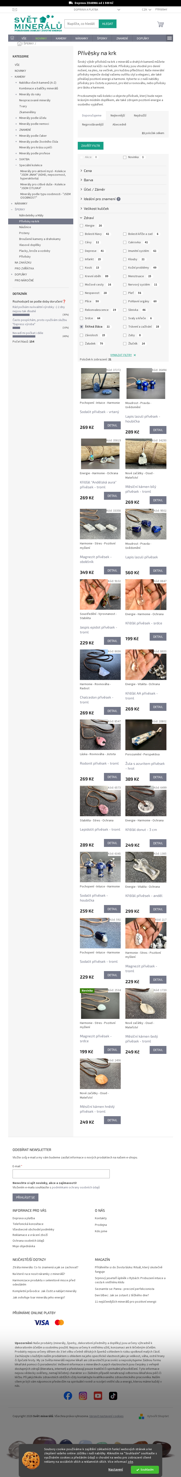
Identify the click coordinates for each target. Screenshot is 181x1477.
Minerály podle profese (32, 153)
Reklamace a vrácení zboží (28, 1235)
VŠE (15, 65)
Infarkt (91, 259)
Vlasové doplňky (28, 245)
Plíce (90, 301)
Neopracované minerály (33, 100)
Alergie (91, 225)
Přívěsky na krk (27, 221)
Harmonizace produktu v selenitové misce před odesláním (42, 1282)
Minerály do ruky (28, 94)
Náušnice (23, 227)
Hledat (105, 24)
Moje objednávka (22, 1246)
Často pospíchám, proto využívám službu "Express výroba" (38, 322)
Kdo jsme (99, 1231)
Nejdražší (138, 115)
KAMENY (18, 77)
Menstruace (138, 276)
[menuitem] (10, 38)
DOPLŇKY (19, 274)
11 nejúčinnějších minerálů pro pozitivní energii (124, 1302)
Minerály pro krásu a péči (33, 147)
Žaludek (92, 343)
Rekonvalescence (98, 310)
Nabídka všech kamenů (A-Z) (36, 83)
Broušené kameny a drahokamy (38, 239)
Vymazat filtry (119, 355)
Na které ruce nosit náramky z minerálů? (37, 1274)
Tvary (21, 106)
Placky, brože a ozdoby (33, 251)
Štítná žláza (95, 327)
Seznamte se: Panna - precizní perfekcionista (123, 1289)
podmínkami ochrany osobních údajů (74, 1187)
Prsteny (22, 233)
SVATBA (22, 159)
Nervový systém (141, 284)
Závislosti (93, 335)
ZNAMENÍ (23, 130)
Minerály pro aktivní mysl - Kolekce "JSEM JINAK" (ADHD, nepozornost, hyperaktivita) (41, 175)
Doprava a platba (84, 10)
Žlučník (135, 343)
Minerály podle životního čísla (36, 142)
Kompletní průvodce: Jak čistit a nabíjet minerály (43, 1291)
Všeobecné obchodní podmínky (32, 1229)
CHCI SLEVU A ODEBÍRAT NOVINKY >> (32, 1451)
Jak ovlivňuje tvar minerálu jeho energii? (37, 1298)
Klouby (135, 259)
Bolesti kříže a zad (142, 234)
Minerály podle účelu (31, 118)
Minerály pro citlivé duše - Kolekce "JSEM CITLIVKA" (41, 186)
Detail (110, 425)
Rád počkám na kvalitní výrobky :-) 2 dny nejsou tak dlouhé (37, 309)
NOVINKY (18, 71)
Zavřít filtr (88, 146)
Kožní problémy (141, 268)
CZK (143, 10)
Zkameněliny (25, 112)
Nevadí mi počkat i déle (26, 333)
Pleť (133, 293)
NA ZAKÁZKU (21, 262)
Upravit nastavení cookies (105, 1416)
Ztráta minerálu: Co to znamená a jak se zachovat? (44, 1267)
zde (129, 1462)
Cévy (90, 242)
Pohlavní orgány (141, 301)
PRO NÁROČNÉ (22, 280)
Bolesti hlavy (95, 234)
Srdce (91, 318)
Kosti (90, 268)
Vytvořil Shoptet (156, 1416)
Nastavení (114, 1469)
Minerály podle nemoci (32, 124)
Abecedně (117, 124)
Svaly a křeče (138, 318)
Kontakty (99, 1218)
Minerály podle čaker (31, 136)
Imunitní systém (141, 251)
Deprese (92, 251)
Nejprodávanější (91, 124)
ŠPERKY (18, 209)
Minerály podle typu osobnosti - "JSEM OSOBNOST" (44, 196)
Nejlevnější (116, 115)
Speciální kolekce (29, 165)
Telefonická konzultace (26, 1224)
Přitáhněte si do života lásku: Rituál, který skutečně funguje (127, 1269)
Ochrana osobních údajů (26, 1241)
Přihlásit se (23, 1197)
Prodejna (99, 1225)
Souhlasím (145, 1470)
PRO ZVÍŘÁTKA (22, 268)
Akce (89, 157)
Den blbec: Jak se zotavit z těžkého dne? (120, 1295)
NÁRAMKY (19, 203)
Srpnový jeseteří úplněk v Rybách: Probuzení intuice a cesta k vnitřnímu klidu (128, 1280)
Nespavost (94, 293)
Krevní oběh (95, 276)
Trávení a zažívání (142, 327)
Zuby (133, 335)
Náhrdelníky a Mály (29, 215)
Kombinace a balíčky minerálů (36, 88)
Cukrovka (136, 242)
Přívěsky (23, 256)
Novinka (134, 157)
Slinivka (135, 310)
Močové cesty (96, 284)
